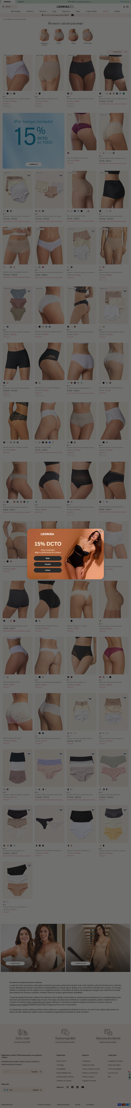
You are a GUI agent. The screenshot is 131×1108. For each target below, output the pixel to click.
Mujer (48, 558)
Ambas (47, 570)
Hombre (48, 564)
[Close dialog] (100, 531)
